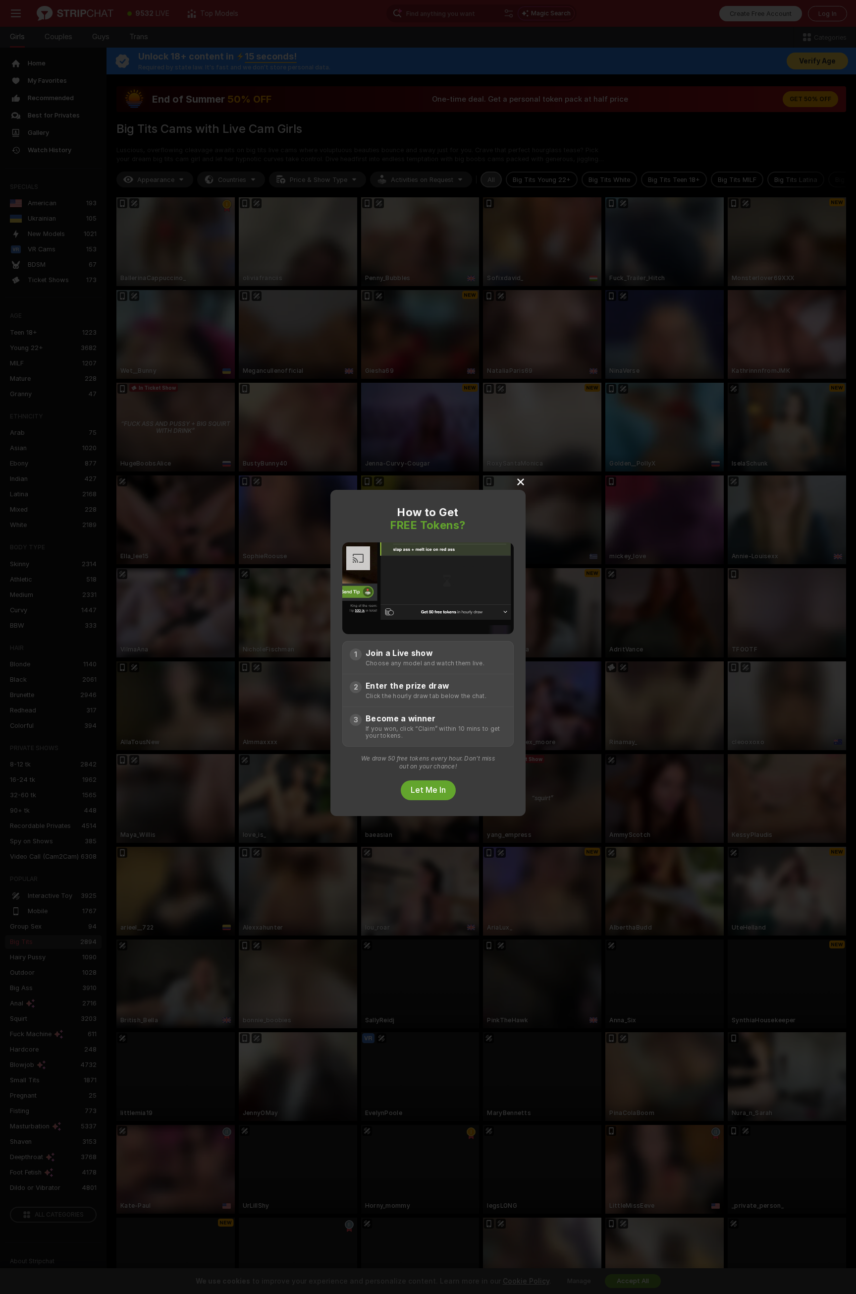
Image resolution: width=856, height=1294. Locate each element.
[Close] (520, 481)
